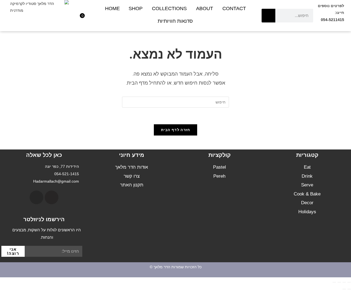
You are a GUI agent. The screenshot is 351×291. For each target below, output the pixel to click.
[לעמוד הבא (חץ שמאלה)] (344, 289)
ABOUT (204, 8)
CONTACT (234, 8)
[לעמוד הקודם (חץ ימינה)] (349, 289)
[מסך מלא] (344, 282)
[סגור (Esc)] (334, 282)
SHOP (136, 8)
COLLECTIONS (169, 8)
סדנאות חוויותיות (175, 21)
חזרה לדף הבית (175, 129)
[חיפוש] (268, 15)
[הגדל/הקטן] (349, 282)
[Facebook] (51, 197)
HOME (112, 8)
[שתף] (339, 282)
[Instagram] (36, 197)
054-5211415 (332, 20)
